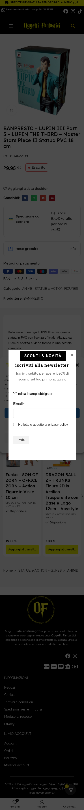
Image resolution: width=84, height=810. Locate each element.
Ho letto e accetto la (43, 424)
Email (18, 404)
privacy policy (58, 424)
